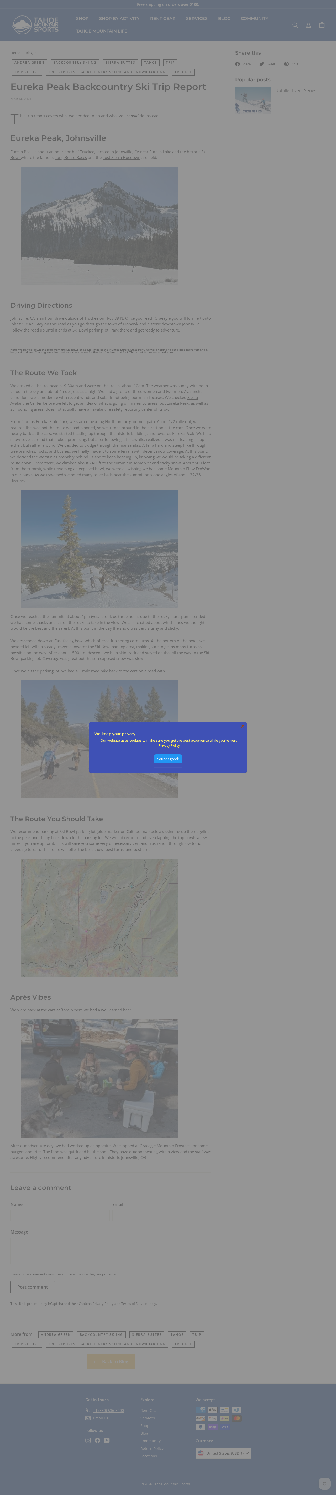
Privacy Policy (169, 745)
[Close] (242, 726)
